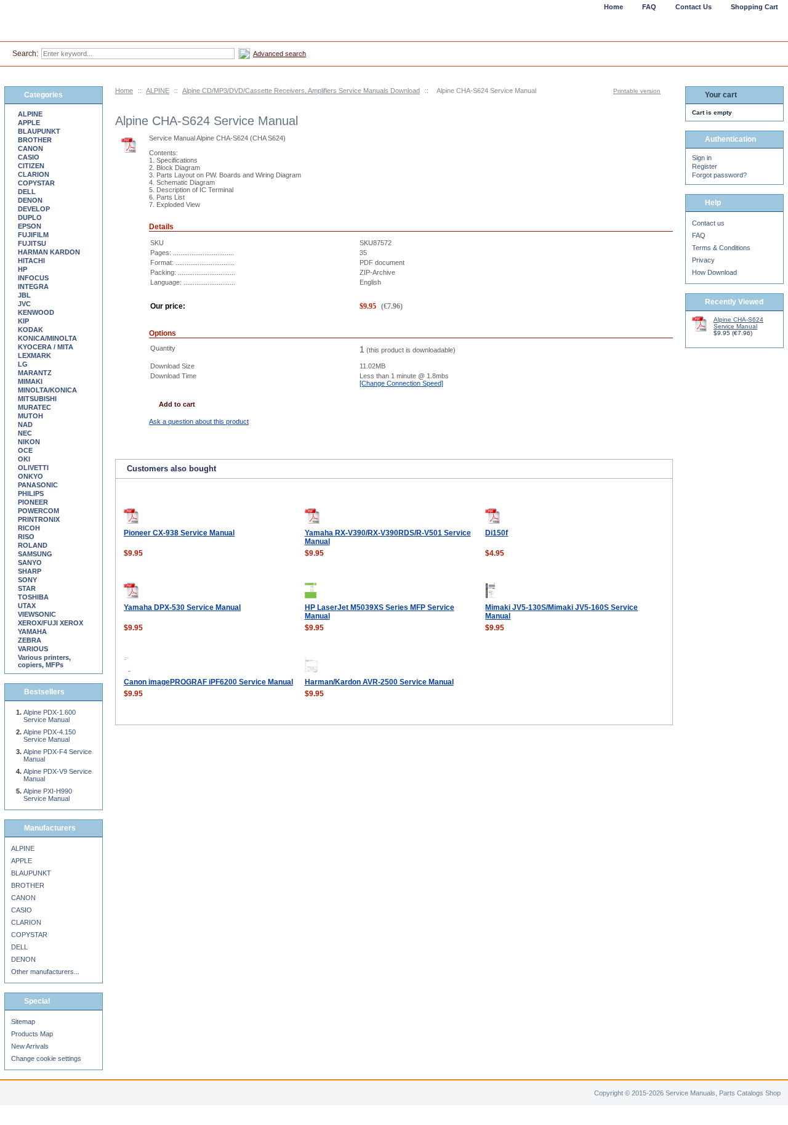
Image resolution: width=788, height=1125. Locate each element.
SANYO (30, 562)
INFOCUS (33, 278)
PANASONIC (38, 485)
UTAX (27, 605)
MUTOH (30, 416)
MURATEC (34, 407)
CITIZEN (31, 165)
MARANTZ (35, 372)
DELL (27, 191)
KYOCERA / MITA (45, 347)
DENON (30, 200)
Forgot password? (719, 175)
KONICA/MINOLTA (47, 338)
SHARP (29, 571)
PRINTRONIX (39, 519)
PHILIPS (31, 493)
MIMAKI (30, 381)
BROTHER (35, 140)
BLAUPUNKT (39, 131)
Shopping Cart (754, 6)
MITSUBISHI (37, 398)
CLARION (33, 174)
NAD (25, 424)
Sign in (702, 157)
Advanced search (279, 53)
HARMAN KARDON (49, 252)
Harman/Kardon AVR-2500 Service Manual (379, 682)
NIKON (29, 441)
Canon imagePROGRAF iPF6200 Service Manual (208, 682)
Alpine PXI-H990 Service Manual (47, 794)
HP (22, 269)
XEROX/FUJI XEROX (50, 623)
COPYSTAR (36, 183)
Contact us (708, 223)
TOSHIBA (33, 597)
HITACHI (31, 260)
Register (704, 166)
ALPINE (157, 90)
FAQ (699, 235)
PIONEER (33, 502)
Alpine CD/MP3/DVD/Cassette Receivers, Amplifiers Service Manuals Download (301, 90)
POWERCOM (38, 510)
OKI (24, 459)
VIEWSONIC (37, 614)
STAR (27, 588)
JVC (24, 303)
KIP (23, 321)
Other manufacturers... (45, 971)
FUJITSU (32, 243)
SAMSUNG (35, 554)
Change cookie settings (46, 1058)
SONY (27, 579)
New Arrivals (30, 1046)
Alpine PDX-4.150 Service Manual (49, 735)
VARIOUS (33, 648)
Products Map (32, 1034)
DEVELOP (34, 209)
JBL (24, 295)
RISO (26, 536)
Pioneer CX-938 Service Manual (179, 533)
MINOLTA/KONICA (47, 390)
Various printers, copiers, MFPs (44, 661)
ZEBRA (29, 640)
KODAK (30, 329)
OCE (25, 450)
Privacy (703, 260)
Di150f (496, 533)
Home (124, 90)
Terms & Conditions (721, 247)
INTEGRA (33, 286)
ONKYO (30, 476)
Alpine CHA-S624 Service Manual (738, 323)
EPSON (29, 226)
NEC (25, 433)
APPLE (29, 122)
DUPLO (30, 217)
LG (23, 364)
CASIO (28, 157)
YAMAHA (32, 631)
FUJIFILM (33, 234)
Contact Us (693, 6)
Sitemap (23, 1021)
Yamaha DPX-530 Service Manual (182, 607)
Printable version (637, 90)
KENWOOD (36, 312)
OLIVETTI (33, 467)
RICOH (29, 528)
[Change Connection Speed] (401, 383)
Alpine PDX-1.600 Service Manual (49, 716)
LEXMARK (34, 355)
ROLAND (32, 545)
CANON (30, 148)
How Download (714, 272)
